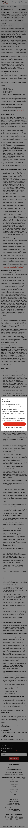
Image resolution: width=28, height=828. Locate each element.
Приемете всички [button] (14, 424)
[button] (14, 428)
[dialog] (14, 414)
